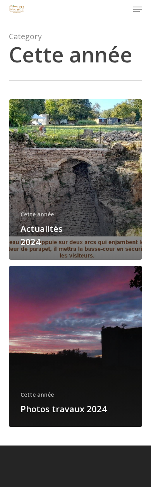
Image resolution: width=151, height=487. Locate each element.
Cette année (37, 214)
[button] (137, 9)
